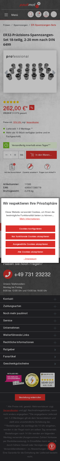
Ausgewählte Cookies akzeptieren (30, 244)
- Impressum (30, 258)
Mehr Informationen (30, 218)
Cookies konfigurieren (30, 228)
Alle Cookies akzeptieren (30, 251)
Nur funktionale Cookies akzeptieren (30, 236)
